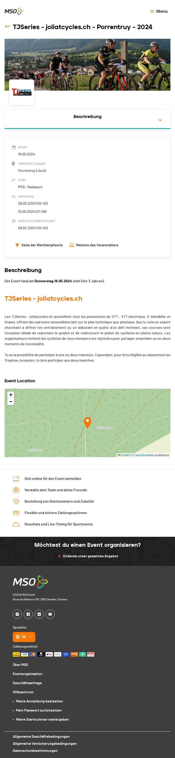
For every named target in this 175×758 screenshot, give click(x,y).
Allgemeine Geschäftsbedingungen (41, 736)
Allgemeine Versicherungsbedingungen (45, 743)
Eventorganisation (27, 674)
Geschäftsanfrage (27, 683)
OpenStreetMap (144, 455)
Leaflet (125, 455)
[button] (87, 423)
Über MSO (20, 665)
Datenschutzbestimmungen (35, 751)
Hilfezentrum (23, 692)
